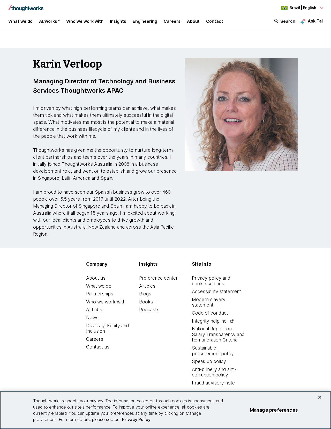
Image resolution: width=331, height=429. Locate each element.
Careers (94, 339)
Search (287, 21)
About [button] (193, 21)
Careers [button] (172, 21)
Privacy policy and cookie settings (211, 280)
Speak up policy (209, 361)
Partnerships (99, 293)
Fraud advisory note (213, 383)
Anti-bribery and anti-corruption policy (214, 372)
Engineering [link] (145, 21)
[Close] (319, 397)
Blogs (145, 293)
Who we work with (105, 301)
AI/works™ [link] (49, 21)
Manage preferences (274, 410)
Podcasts (149, 309)
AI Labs (94, 309)
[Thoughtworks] (25, 5)
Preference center (158, 278)
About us (96, 278)
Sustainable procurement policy (213, 350)
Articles (147, 286)
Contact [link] (214, 21)
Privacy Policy (136, 419)
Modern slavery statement (208, 302)
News (92, 317)
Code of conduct (210, 313)
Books (146, 301)
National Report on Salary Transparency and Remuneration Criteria (218, 334)
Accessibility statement (216, 291)
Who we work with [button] (84, 21)
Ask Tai (315, 21)
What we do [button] (20, 21)
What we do (98, 286)
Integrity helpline (209, 321)
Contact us (97, 347)
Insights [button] (118, 21)
